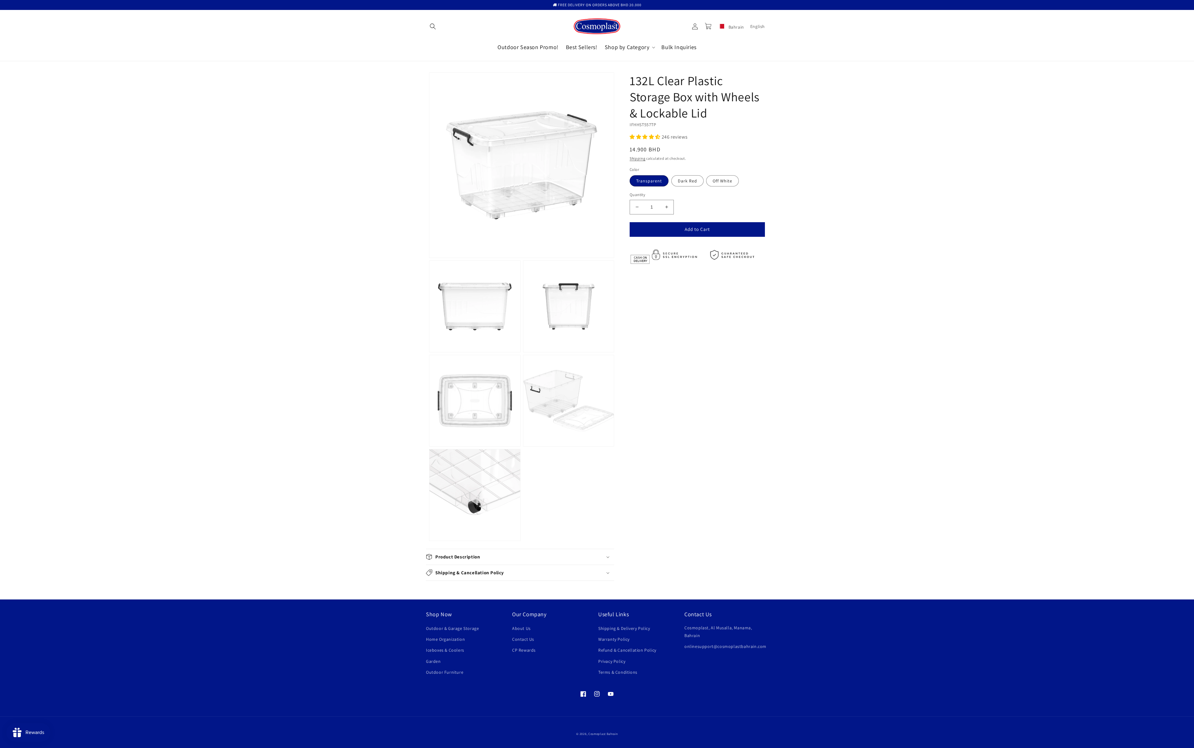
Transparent (649, 181)
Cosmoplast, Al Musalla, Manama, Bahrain (718, 631)
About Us (521, 628)
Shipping (638, 158)
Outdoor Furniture (444, 672)
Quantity (637, 194)
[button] (433, 26)
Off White (722, 181)
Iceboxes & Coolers (445, 650)
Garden (433, 661)
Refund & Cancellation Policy (627, 650)
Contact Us (523, 639)
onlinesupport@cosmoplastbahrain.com (725, 646)
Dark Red (687, 181)
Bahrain (735, 27)
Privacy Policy (611, 661)
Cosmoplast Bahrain (603, 734)
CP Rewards (524, 650)
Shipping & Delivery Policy (624, 628)
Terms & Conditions (617, 672)
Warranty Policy (614, 639)
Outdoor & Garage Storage (452, 628)
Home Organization (445, 639)
